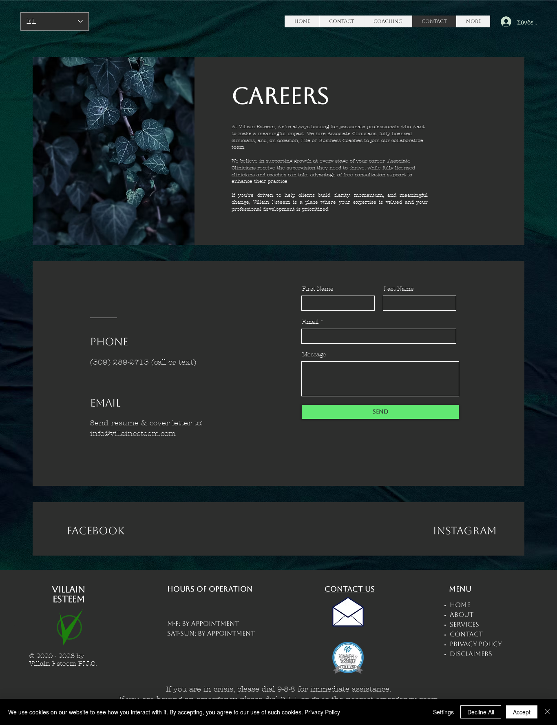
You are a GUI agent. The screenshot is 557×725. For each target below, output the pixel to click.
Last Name (399, 289)
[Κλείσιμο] (547, 711)
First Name (318, 289)
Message (314, 355)
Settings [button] (443, 712)
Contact (466, 634)
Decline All (480, 712)
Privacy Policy (322, 712)
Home (460, 605)
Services (464, 624)
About (461, 614)
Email (310, 322)
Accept (521, 712)
